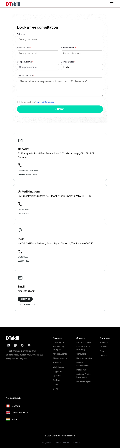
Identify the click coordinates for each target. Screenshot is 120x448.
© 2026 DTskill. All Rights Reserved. (60, 436)
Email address (23, 47)
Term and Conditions (44, 102)
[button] (111, 4)
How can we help (25, 75)
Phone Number (67, 47)
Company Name (24, 61)
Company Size (67, 61)
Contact (76, 442)
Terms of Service (62, 442)
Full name (21, 34)
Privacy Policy (45, 442)
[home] (13, 4)
